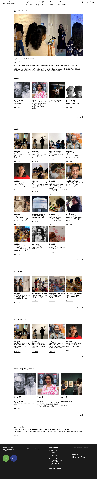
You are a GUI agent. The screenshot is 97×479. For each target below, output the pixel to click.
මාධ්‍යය (50, 1)
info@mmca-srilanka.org (32, 449)
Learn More (17, 107)
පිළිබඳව (39, 5)
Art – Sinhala (55, 463)
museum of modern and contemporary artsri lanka (8, 449)
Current (53, 452)
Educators (53, 465)
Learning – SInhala (54, 459)
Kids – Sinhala (55, 462)
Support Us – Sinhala (55, 468)
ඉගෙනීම (49, 5)
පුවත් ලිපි (41, 1)
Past (52, 454)
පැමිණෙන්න (29, 1)
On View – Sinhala (54, 451)
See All (80, 117)
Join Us (16, 435)
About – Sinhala (53, 447)
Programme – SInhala (57, 460)
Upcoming (54, 455)
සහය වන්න (61, 5)
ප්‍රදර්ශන (29, 5)
